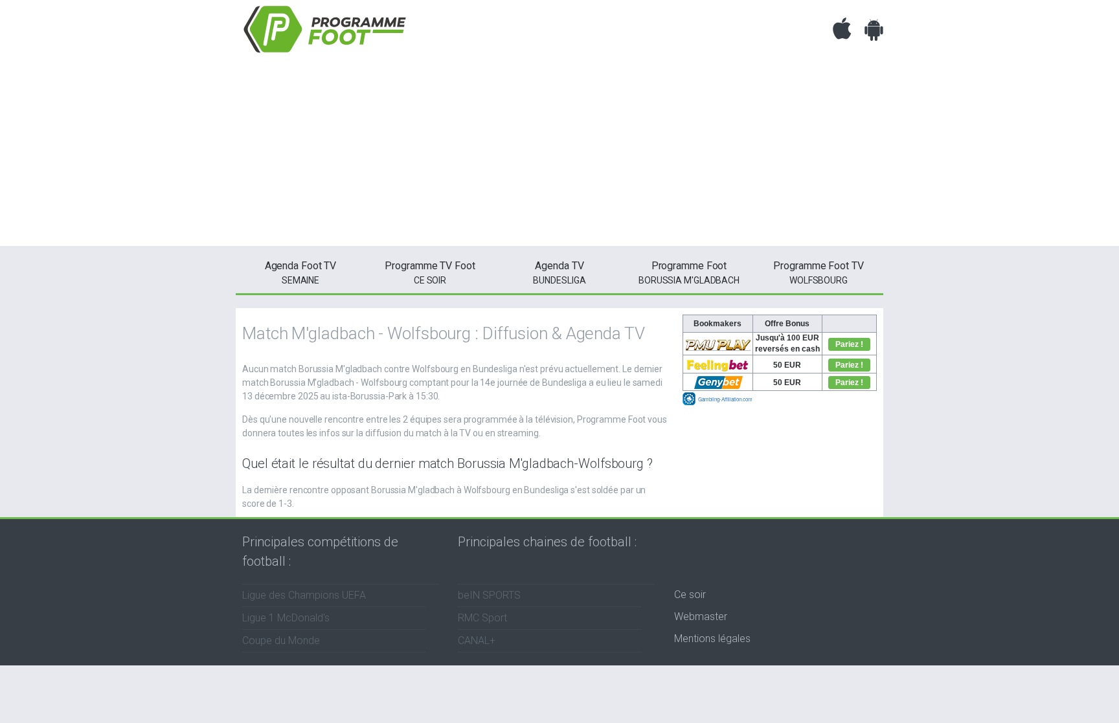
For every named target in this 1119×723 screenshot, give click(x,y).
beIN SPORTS (489, 595)
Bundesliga (559, 272)
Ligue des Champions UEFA (304, 595)
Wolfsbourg (818, 272)
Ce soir (690, 594)
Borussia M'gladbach (689, 272)
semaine (301, 272)
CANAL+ (476, 640)
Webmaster (700, 616)
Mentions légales (712, 638)
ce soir (430, 272)
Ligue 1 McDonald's (286, 618)
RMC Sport (482, 618)
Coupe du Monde (281, 640)
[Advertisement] (559, 155)
